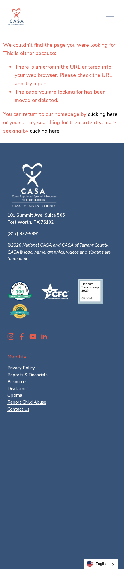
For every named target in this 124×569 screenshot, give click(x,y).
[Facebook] (21, 336)
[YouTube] (32, 336)
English (102, 564)
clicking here (102, 114)
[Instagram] (10, 336)
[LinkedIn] (43, 336)
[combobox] (101, 564)
